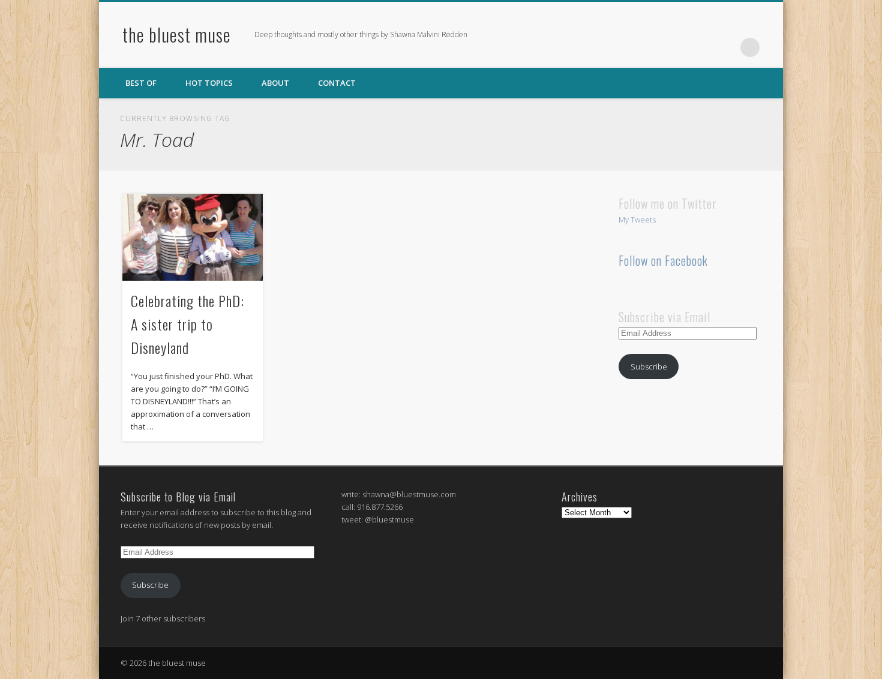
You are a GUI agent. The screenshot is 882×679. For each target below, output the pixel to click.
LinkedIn (725, 47)
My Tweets (637, 219)
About (275, 82)
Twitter (700, 47)
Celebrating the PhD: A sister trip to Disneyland (187, 324)
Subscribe (649, 366)
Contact (337, 82)
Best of (141, 82)
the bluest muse (176, 34)
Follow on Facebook (663, 260)
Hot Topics (209, 82)
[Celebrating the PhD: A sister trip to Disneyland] (192, 237)
